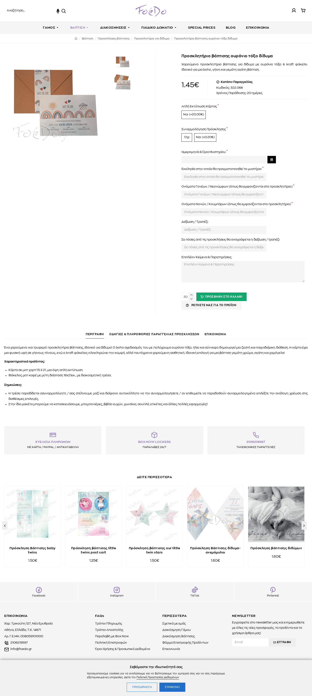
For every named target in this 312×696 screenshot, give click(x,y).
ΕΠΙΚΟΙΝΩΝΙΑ (215, 334)
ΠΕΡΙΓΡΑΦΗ (95, 334)
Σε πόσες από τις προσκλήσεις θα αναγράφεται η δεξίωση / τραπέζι (230, 239)
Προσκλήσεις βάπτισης (113, 38)
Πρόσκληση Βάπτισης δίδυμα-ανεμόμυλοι (215, 550)
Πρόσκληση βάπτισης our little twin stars (154, 550)
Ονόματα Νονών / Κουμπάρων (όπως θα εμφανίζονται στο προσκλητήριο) (236, 204)
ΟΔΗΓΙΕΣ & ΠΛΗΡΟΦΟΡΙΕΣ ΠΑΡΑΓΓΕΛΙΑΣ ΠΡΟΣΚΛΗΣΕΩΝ (154, 334)
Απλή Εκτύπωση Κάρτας (199, 106)
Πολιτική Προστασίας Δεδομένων (157, 677)
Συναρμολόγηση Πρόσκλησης (203, 129)
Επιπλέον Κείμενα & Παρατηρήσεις (206, 257)
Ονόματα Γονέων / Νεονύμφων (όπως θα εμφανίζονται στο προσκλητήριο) (236, 186)
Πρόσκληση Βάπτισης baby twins (33, 550)
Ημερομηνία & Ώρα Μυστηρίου (203, 152)
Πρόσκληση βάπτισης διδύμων (276, 548)
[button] (4, 525)
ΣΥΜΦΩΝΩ (172, 687)
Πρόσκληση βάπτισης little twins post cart (93, 550)
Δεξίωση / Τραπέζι (194, 221)
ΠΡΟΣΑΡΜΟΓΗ (142, 687)
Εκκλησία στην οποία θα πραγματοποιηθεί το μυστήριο (221, 169)
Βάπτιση (87, 38)
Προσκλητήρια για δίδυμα (152, 38)
